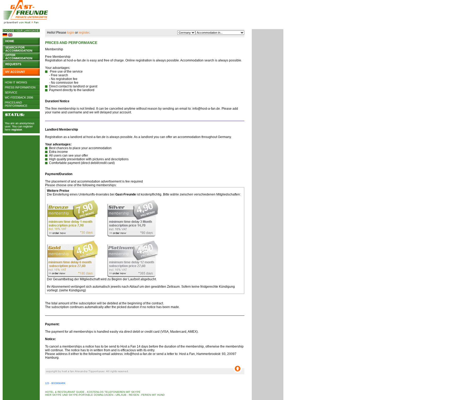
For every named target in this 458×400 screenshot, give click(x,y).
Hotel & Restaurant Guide (65, 391)
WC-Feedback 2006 (19, 97)
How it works (16, 82)
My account (15, 71)
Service (11, 92)
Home (9, 41)
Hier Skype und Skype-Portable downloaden (79, 394)
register (16, 129)
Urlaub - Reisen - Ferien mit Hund (140, 394)
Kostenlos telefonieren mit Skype (113, 391)
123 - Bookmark (55, 383)
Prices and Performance (16, 102)
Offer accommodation (18, 56)
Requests (13, 64)
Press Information (20, 87)
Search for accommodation (18, 48)
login (70, 32)
